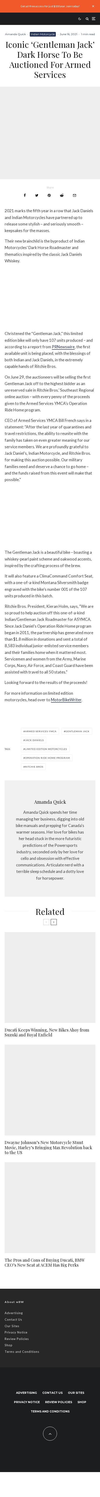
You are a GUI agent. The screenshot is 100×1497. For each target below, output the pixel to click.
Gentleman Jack (78, 731)
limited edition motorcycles (46, 749)
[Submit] (61, 195)
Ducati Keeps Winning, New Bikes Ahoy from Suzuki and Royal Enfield (47, 1033)
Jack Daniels (34, 740)
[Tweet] (36, 195)
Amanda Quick (15, 34)
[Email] (74, 195)
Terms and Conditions (22, 1351)
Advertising (14, 1313)
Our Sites (12, 1326)
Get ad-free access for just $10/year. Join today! (50, 6)
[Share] (25, 195)
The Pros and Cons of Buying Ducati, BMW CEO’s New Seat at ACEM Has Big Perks (44, 1263)
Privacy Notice (16, 1332)
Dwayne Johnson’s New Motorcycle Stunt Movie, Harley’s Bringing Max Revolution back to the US (48, 1147)
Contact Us (13, 1319)
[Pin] (49, 195)
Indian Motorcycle (43, 34)
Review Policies (17, 1339)
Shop (9, 1345)
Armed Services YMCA (41, 731)
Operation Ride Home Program (47, 757)
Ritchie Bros (34, 766)
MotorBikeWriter (66, 699)
